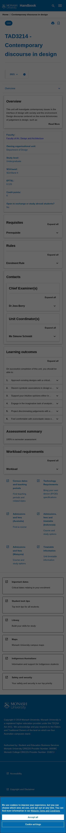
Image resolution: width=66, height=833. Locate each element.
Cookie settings (33, 824)
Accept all (33, 817)
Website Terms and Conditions (45, 810)
